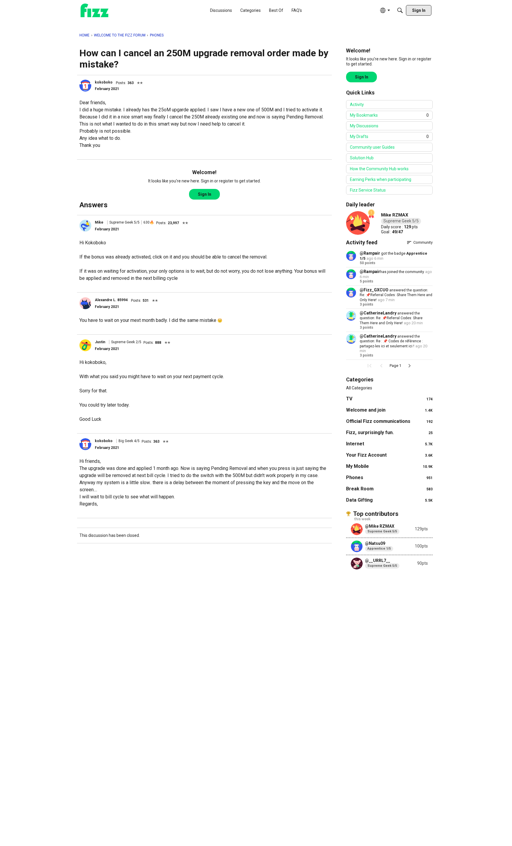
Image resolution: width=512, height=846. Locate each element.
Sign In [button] (204, 194)
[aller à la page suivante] (409, 366)
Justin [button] (100, 342)
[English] (94, 10)
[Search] (400, 10)
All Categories (359, 388)
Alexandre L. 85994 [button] (111, 300)
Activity (357, 104)
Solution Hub (362, 157)
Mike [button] (99, 222)
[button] (85, 85)
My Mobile (389, 466)
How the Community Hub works (379, 168)
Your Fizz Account (389, 455)
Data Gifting (389, 500)
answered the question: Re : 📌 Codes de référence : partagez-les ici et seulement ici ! (391, 341)
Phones (389, 477)
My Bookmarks (389, 115)
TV (389, 399)
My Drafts (389, 136)
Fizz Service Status (368, 190)
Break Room (389, 489)
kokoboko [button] (104, 82)
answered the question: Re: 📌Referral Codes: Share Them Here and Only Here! (396, 295)
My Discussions (364, 125)
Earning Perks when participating (380, 179)
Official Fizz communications (389, 421)
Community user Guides (372, 147)
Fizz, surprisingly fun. (389, 432)
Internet (389, 444)
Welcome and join (389, 410)
